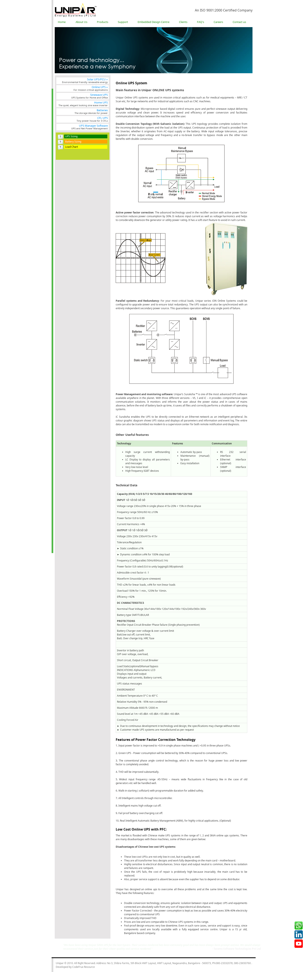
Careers (218, 22)
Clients (183, 22)
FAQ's (200, 22)
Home (62, 22)
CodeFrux (77, 967)
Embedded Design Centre (153, 22)
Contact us (239, 22)
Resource (89, 967)
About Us (81, 22)
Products (102, 22)
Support (123, 22)
